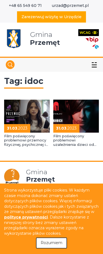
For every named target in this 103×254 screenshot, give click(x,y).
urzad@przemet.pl (70, 5)
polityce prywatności (26, 217)
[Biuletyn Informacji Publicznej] (92, 39)
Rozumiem (51, 242)
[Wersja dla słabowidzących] (88, 32)
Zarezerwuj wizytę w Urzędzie (51, 16)
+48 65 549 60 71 (25, 5)
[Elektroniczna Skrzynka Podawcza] (95, 46)
